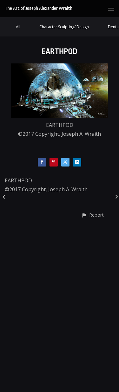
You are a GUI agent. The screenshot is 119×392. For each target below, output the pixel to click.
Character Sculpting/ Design (64, 26)
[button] (92, 214)
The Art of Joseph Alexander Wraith (38, 8)
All (18, 26)
